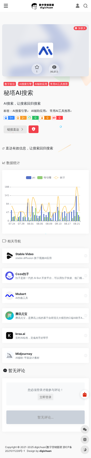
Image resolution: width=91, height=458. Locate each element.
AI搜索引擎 (25, 84)
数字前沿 (10, 84)
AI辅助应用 (41, 84)
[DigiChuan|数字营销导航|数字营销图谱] (45, 5)
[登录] (77, 6)
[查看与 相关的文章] (4, 148)
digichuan (45, 450)
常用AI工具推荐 (59, 84)
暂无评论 (16, 370)
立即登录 (45, 397)
